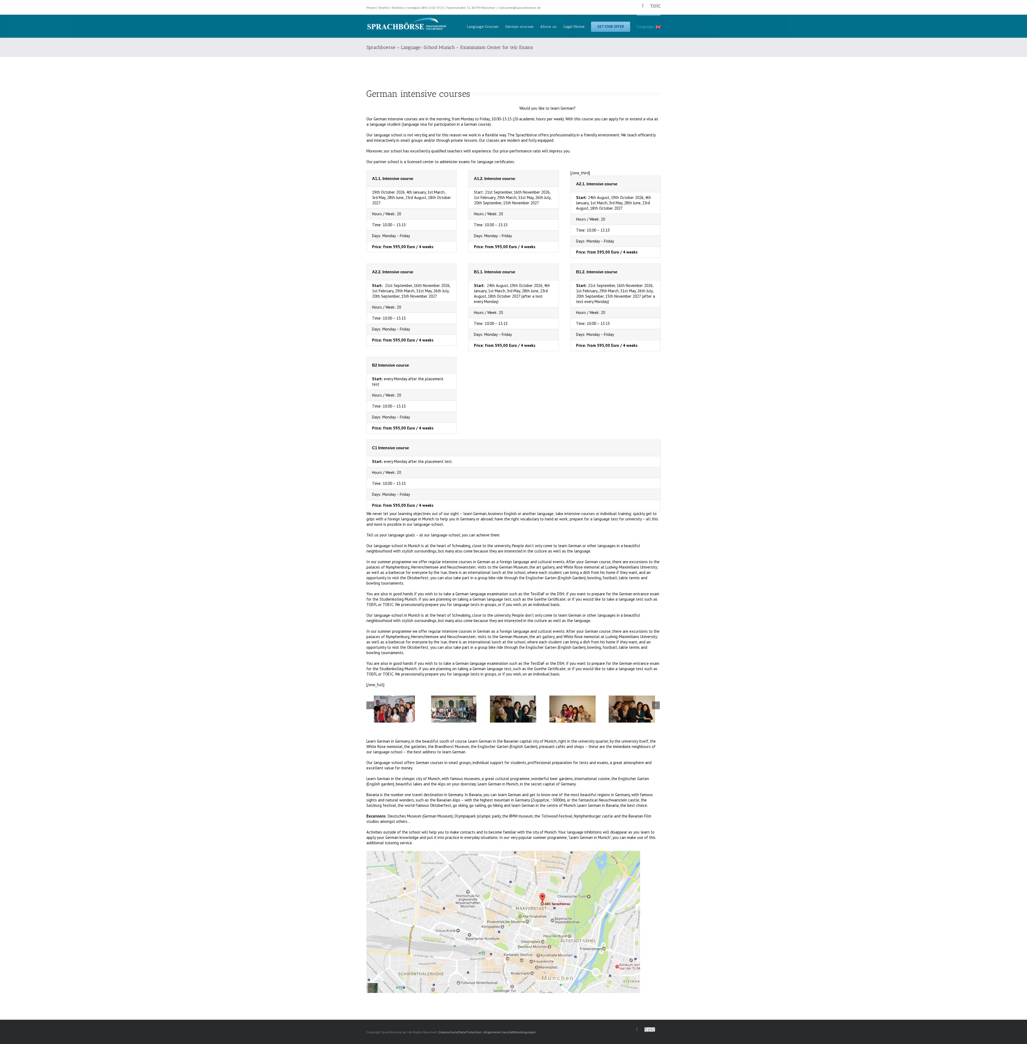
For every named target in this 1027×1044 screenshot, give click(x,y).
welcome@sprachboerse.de (520, 8)
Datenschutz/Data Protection (460, 1032)
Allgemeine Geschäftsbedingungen (510, 1032)
